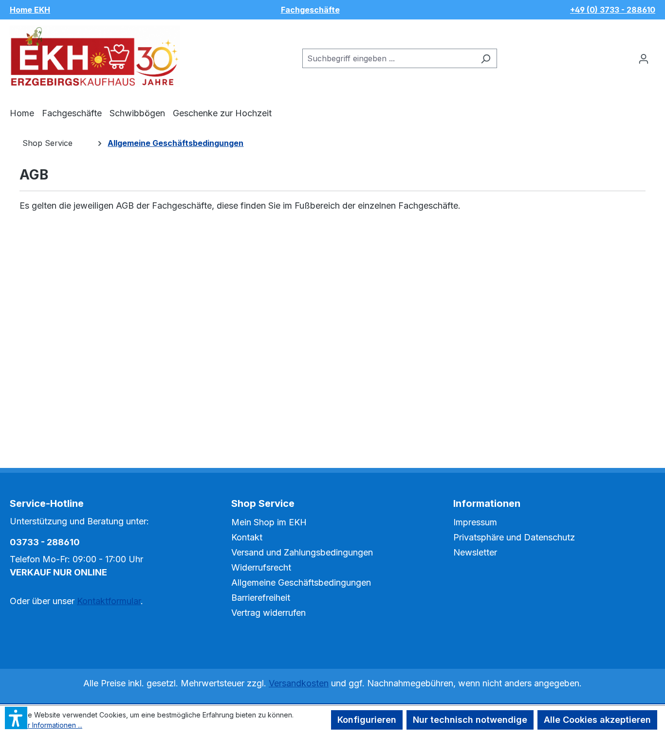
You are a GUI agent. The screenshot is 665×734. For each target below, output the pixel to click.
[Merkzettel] (625, 55)
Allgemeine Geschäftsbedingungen (301, 582)
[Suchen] (485, 58)
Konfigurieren (366, 720)
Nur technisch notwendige (470, 720)
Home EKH (30, 10)
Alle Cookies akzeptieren (597, 720)
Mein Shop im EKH (269, 522)
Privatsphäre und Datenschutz (514, 537)
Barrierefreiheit (260, 597)
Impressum (475, 522)
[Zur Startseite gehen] (95, 56)
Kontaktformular (109, 601)
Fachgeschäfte (310, 10)
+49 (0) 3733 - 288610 (612, 10)
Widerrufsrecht (261, 567)
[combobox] (388, 58)
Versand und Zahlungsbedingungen (302, 552)
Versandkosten (299, 683)
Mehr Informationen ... (48, 725)
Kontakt (246, 537)
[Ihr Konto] (643, 58)
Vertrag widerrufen (268, 613)
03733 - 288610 (45, 542)
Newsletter (475, 552)
